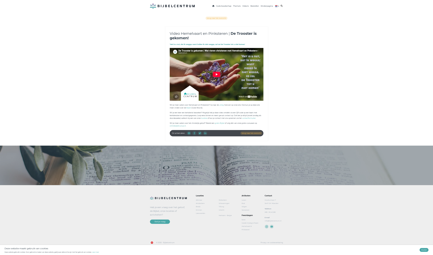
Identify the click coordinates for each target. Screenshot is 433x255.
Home (213, 6)
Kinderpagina (267, 6)
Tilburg (221, 206)
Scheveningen (224, 203)
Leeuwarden (200, 213)
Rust (243, 203)
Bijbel (188, 108)
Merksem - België (225, 215)
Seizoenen (245, 210)
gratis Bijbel (219, 123)
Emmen (199, 210)
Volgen (244, 206)
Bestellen (254, 6)
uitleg (221, 105)
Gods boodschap (223, 6)
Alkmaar (199, 200)
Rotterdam (223, 200)
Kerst (243, 220)
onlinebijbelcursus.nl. (178, 126)
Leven (244, 200)
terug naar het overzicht (251, 133)
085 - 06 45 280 (270, 212)
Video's (245, 6)
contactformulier (249, 118)
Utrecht (221, 210)
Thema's (237, 6)
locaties (204, 118)
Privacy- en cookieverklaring (272, 243)
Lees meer (95, 252)
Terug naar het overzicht (216, 18)
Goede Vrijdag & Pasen (250, 223)
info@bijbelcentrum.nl (273, 221)
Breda (198, 206)
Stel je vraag (159, 222)
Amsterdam (200, 203)
